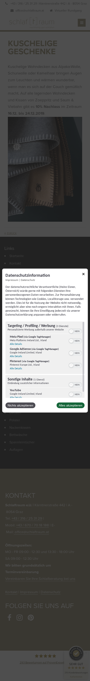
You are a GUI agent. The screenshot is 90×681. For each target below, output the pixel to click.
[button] (71, 331)
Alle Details (16, 344)
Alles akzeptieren (70, 405)
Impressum (11, 280)
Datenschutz (28, 280)
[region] (45, 359)
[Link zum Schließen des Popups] (83, 275)
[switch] (75, 330)
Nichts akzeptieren (20, 405)
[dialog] (45, 341)
